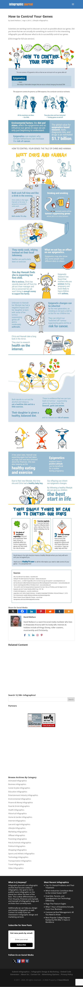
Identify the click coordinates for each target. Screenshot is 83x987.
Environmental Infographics (19, 799)
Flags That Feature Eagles (55, 904)
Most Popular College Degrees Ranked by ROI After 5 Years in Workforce (57, 919)
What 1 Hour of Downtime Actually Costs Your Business (59, 908)
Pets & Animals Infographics (19, 842)
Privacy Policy (67, 974)
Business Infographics (17, 784)
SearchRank (63, 980)
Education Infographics (17, 791)
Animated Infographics (17, 781)
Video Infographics (16, 868)
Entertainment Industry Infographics (23, 795)
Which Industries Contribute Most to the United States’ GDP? (59, 891)
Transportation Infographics (19, 861)
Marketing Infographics (17, 831)
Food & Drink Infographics (19, 806)
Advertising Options (50, 974)
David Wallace (15, 20)
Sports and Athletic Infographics (21, 853)
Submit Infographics (21, 972)
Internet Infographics (17, 821)
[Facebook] (22, 611)
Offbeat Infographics (16, 835)
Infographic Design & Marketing (45, 972)
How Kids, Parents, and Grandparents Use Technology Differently (57, 898)
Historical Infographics (17, 813)
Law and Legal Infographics (19, 824)
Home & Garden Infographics (20, 817)
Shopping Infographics (17, 850)
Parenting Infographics (17, 839)
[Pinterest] (40, 611)
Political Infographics (16, 846)
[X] (13, 611)
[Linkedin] (31, 611)
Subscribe (21, 945)
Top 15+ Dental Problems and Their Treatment (59, 886)
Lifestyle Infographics (40, 20)
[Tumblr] (59, 611)
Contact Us (35, 974)
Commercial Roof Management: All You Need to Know (59, 913)
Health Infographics (16, 810)
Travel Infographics (16, 864)
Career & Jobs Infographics (19, 788)
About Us (25, 974)
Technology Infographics (18, 857)
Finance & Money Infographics (20, 802)
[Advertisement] (41, 667)
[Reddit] (50, 611)
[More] (68, 611)
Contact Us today (15, 912)
